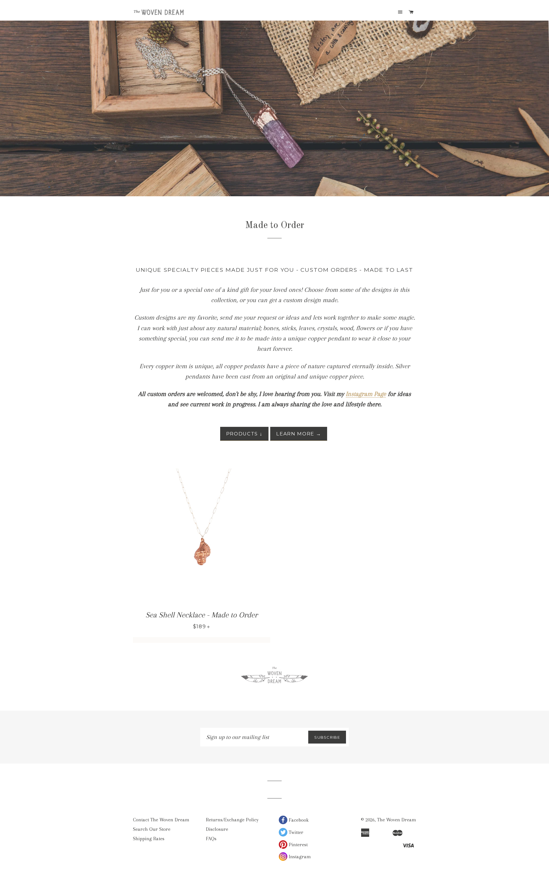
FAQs (211, 838)
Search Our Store (151, 829)
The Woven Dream (396, 820)
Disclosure (217, 829)
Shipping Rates (148, 838)
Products (244, 434)
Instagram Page (366, 393)
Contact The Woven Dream (161, 820)
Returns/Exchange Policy (232, 820)
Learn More (298, 434)
